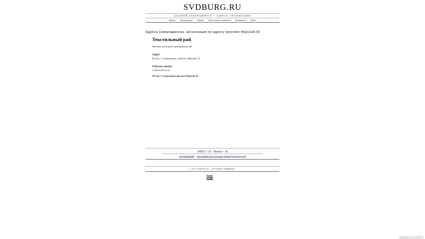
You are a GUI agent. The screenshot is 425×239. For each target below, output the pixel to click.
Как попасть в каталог (220, 20)
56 (226, 151)
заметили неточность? (411, 237)
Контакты (240, 20)
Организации (186, 20)
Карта (200, 20)
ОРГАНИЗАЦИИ (186, 156)
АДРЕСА (201, 151)
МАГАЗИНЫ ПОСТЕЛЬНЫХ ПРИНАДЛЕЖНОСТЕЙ (221, 156)
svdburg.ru (212, 7)
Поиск (253, 20)
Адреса (172, 20)
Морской (218, 151)
